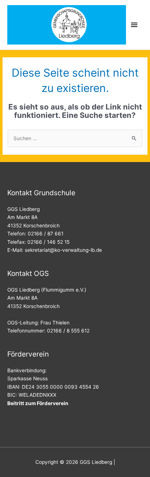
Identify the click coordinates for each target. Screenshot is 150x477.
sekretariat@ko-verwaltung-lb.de (63, 250)
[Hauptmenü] (134, 25)
